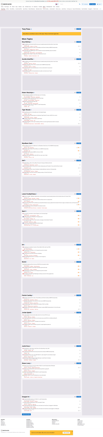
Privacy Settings (80, 425)
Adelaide (31, 218)
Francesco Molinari (31, 100)
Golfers (7, 8)
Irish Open (25, 100)
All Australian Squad (27, 225)
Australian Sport (36, 225)
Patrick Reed (37, 100)
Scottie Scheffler (18, 8)
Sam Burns (32, 401)
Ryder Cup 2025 (35, 103)
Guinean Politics (26, 269)
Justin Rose (64, 8)
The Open (25, 350)
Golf (28, 106)
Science (57, 6)
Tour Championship (39, 52)
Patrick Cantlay (45, 8)
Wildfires (31, 266)
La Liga (32, 201)
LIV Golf (30, 174)
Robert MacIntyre (31, 8)
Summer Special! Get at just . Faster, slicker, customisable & (51, 1)
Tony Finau (3, 8)
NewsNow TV (3, 425)
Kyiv (29, 252)
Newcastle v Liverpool (27, 198)
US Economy (29, 275)
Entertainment (49, 6)
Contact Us (3, 422)
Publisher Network (55, 420)
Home (2, 6)
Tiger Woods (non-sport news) (29, 123)
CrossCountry (26, 255)
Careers (53, 422)
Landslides (35, 269)
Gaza (16, 6)
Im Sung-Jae (69, 8)
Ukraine (20, 6)
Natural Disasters (37, 266)
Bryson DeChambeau (77, 8)
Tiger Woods (25, 8)
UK (10, 6)
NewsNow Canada (29, 426)
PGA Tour (35, 46)
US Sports (34, 66)
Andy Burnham (32, 252)
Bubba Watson (26, 174)
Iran (23, 6)
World (13, 6)
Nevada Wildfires (27, 266)
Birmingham (35, 255)
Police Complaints (29, 249)
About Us (2, 421)
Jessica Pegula (26, 215)
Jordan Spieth (52, 8)
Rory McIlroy (12, 8)
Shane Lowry (58, 8)
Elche (25, 201)
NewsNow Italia (29, 425)
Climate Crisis (28, 6)
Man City (30, 204)
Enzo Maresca (26, 204)
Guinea (31, 269)
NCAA (31, 407)
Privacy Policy (80, 420)
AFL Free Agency (26, 218)
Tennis (38, 215)
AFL (34, 218)
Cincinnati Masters (33, 215)
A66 (24, 249)
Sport (44, 6)
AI (32, 6)
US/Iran (25, 275)
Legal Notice (79, 422)
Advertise (54, 421)
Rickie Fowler (95, 8)
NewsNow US (28, 421)
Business (36, 6)
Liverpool (37, 198)
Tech (54, 6)
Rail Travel (31, 255)
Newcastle (33, 198)
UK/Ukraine (26, 252)
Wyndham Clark (39, 8)
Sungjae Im (90, 8)
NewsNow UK (28, 420)
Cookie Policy (79, 421)
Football (40, 6)
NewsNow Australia (30, 427)
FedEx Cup (32, 46)
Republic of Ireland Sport (36, 367)
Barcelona (28, 201)
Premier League (35, 204)
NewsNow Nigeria (29, 422)
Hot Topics (6, 6)
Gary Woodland (84, 8)
